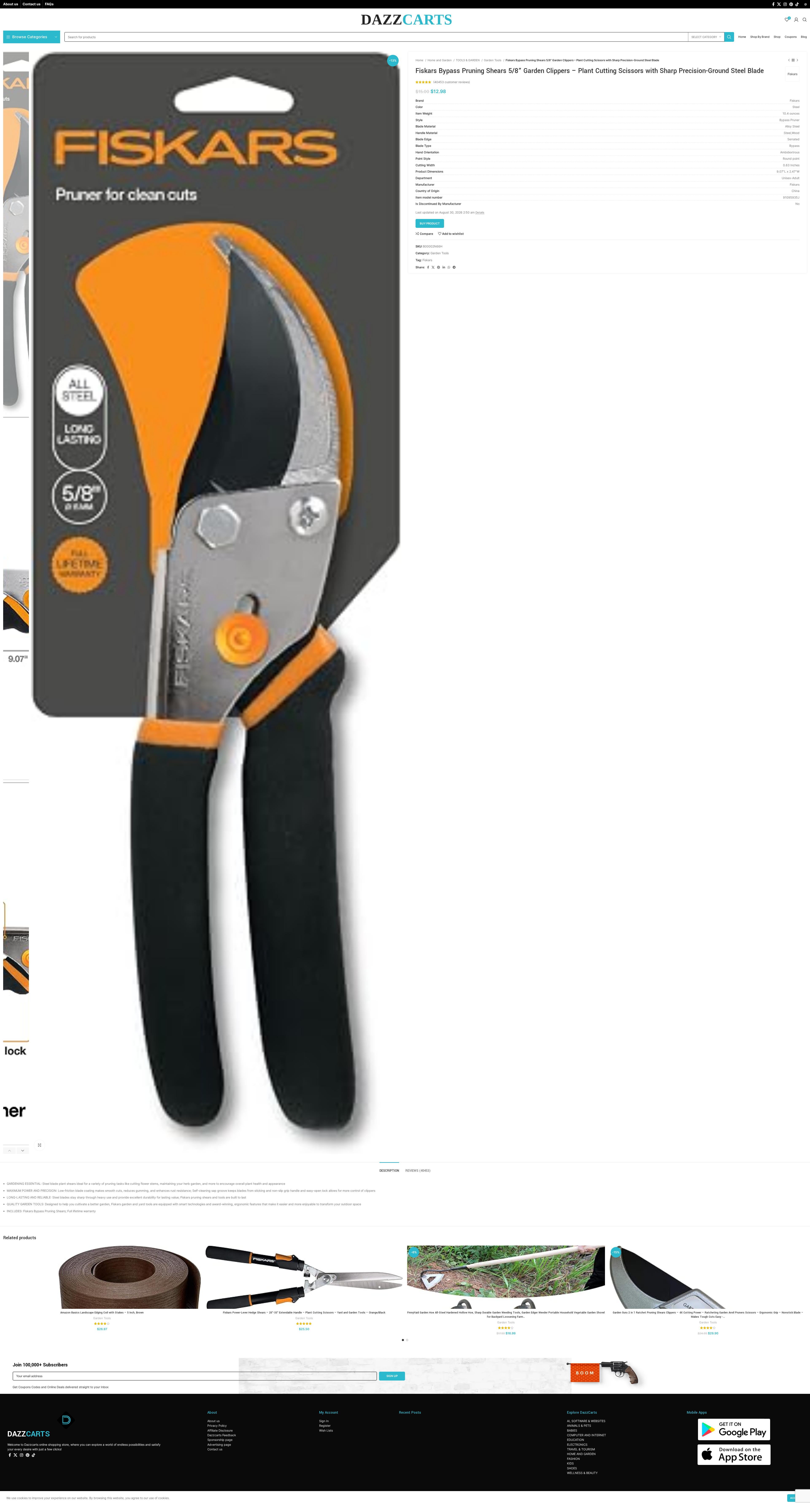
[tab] (389, 1168)
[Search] (805, 19)
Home (420, 60)
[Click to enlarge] (39, 1145)
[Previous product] (789, 60)
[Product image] (102, 1277)
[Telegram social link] (454, 267)
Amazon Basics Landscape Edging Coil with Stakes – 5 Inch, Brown (102, 1313)
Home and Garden (440, 60)
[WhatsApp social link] (448, 267)
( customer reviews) (451, 82)
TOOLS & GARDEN (468, 60)
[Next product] (797, 60)
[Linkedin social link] (443, 267)
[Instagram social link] (785, 4)
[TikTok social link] (797, 4)
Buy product (430, 223)
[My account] (796, 19)
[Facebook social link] (773, 4)
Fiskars (792, 74)
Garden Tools (493, 60)
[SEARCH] (729, 37)
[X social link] (779, 4)
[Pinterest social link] (791, 4)
